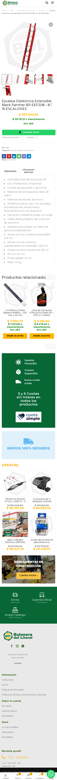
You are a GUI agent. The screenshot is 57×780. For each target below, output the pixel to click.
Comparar (40, 776)
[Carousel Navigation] (50, 277)
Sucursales (17, 663)
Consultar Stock (31, 132)
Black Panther (11, 160)
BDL (12, 10)
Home (4, 10)
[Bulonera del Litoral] (10, 3)
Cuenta (6, 778)
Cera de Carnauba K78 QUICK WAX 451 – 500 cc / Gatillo (42, 312)
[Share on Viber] (24, 156)
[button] (51, 24)
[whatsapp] (23, 646)
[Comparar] (36, 137)
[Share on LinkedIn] (14, 156)
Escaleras (42, 10)
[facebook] (12, 646)
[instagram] (17, 646)
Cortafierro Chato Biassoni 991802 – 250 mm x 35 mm (15, 312)
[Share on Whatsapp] (19, 156)
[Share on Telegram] (29, 156)
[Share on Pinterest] (9, 156)
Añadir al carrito (15, 336)
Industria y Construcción (26, 10)
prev (48, 277)
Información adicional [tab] (28, 170)
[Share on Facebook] (4, 156)
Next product (53, 346)
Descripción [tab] (10, 171)
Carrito (17, 776)
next (53, 277)
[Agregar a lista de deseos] (21, 137)
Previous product (48, 346)
